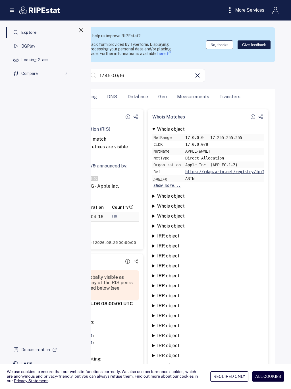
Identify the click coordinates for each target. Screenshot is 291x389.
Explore (29, 32)
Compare (29, 73)
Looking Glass (35, 60)
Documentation (35, 349)
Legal (26, 363)
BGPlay (28, 46)
